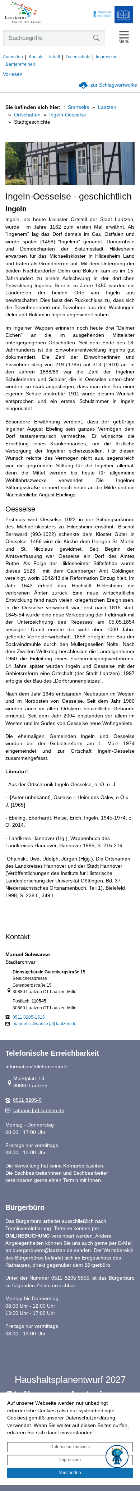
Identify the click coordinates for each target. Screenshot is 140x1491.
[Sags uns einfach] (102, 14)
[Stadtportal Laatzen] (23, 13)
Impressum (70, 1459)
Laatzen (107, 107)
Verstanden (70, 1472)
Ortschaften (27, 115)
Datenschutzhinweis (70, 1446)
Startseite (78, 107)
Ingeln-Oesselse (67, 115)
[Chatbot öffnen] (117, 1456)
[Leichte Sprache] (124, 14)
